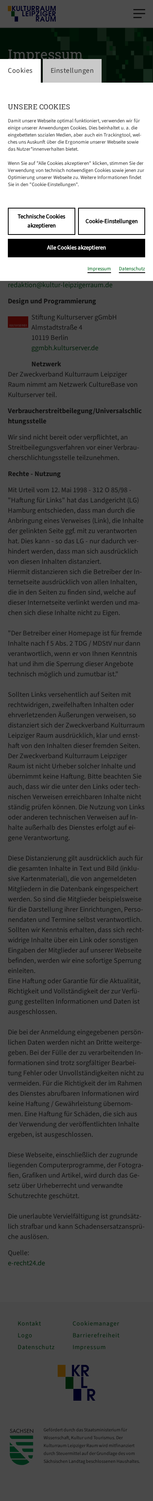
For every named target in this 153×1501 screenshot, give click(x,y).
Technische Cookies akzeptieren (41, 221)
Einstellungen (72, 71)
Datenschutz (132, 268)
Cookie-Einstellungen (112, 221)
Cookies (20, 71)
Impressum (99, 268)
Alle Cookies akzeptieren (76, 248)
